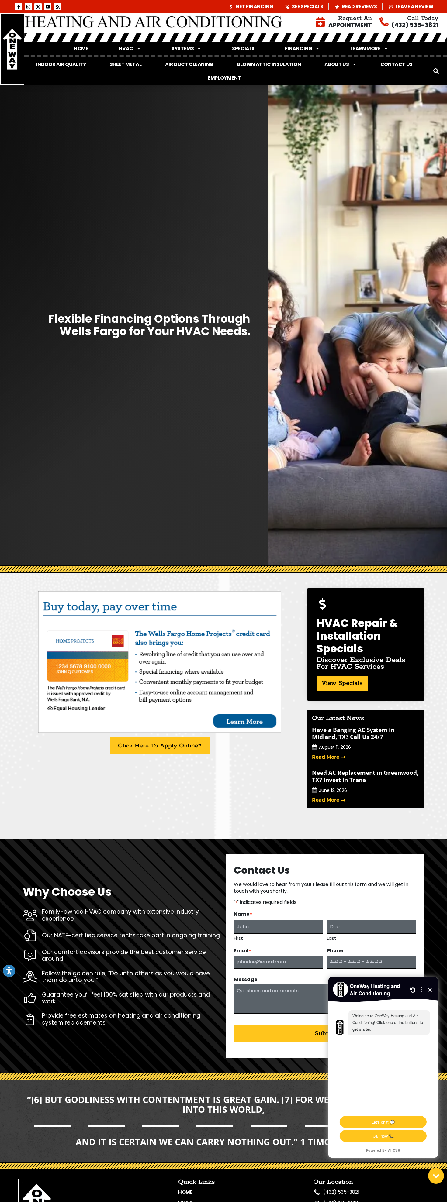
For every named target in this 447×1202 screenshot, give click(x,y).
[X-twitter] (38, 6)
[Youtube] (47, 6)
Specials (243, 48)
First (238, 937)
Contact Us (396, 64)
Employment (224, 77)
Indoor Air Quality (61, 64)
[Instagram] (28, 6)
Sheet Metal (126, 64)
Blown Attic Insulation (269, 64)
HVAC (126, 48)
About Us (336, 64)
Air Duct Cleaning (189, 64)
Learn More (365, 48)
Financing (298, 48)
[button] (436, 71)
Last (331, 937)
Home (81, 48)
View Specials (342, 683)
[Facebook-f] (18, 6)
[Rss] (57, 6)
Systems (183, 48)
